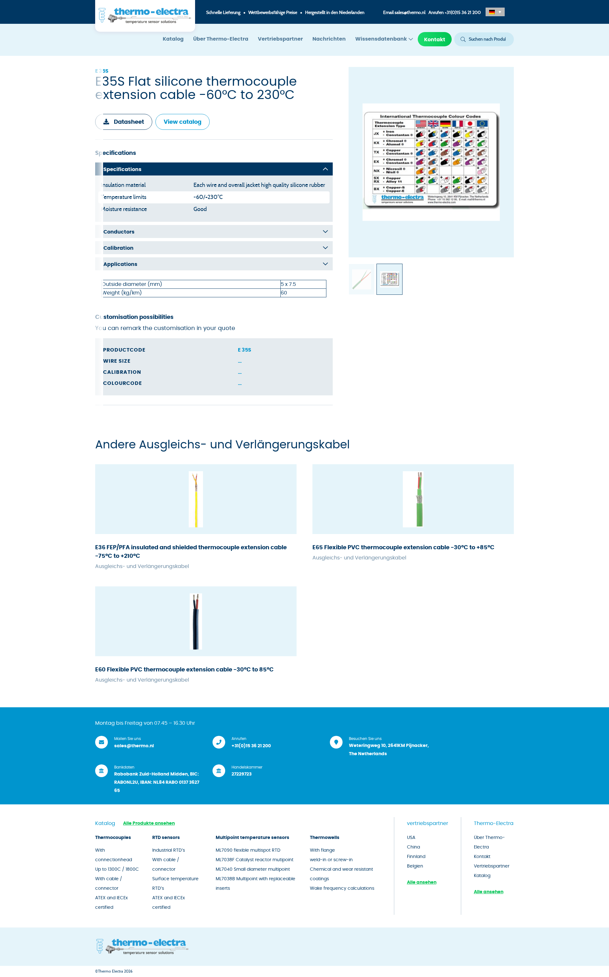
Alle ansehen (421, 882)
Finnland (416, 857)
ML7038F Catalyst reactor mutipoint (254, 860)
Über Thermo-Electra (220, 39)
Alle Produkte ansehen (149, 823)
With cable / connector (108, 884)
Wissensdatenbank (381, 39)
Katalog (173, 39)
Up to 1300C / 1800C (117, 869)
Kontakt (434, 39)
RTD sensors (166, 837)
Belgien (415, 866)
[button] (495, 12)
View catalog (182, 122)
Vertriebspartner (280, 39)
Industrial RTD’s (168, 850)
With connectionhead (113, 855)
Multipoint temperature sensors (252, 837)
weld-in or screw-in (331, 860)
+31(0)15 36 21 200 (463, 12)
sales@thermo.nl (410, 12)
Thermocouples (113, 837)
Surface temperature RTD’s (175, 884)
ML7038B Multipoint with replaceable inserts (255, 884)
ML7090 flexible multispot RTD (248, 850)
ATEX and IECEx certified (111, 903)
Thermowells (324, 837)
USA (411, 837)
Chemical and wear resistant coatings (341, 874)
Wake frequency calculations (342, 888)
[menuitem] (173, 39)
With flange (322, 850)
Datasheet (129, 122)
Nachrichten (329, 39)
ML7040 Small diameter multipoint (253, 869)
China (413, 847)
